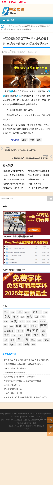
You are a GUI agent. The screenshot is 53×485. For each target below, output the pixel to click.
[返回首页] (50, 420)
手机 (5, 326)
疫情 (27, 335)
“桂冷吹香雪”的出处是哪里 (38, 175)
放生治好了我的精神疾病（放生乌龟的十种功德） (15, 170)
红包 (12, 339)
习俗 (19, 312)
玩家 (20, 335)
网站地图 (17, 416)
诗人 (46, 339)
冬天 (7, 316)
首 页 (4, 2)
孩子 (5, 321)
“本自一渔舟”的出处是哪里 (14, 175)
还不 (12, 344)
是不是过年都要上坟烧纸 (38, 187)
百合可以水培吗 (34, 183)
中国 (12, 312)
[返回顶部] (50, 433)
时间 (34, 326)
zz (9, 52)
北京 (22, 317)
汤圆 (43, 331)
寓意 (22, 321)
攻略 (18, 326)
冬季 (15, 316)
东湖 (24, 139)
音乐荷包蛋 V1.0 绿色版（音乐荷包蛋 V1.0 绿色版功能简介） (27, 360)
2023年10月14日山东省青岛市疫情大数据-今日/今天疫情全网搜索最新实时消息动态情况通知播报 (27, 397)
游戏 (6, 335)
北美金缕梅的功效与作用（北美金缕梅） (20, 376)
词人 (39, 340)
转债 (11, 91)
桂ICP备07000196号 (35, 416)
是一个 (20, 330)
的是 (44, 335)
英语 (33, 340)
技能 (11, 326)
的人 (36, 335)
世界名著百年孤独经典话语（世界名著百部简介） (24, 364)
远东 (18, 96)
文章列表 (12, 2)
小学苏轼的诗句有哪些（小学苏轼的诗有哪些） (23, 380)
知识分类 (22, 2)
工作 (28, 321)
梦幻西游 (32, 330)
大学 (36, 317)
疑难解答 (24, 416)
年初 (35, 321)
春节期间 (9, 331)
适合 (20, 345)
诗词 (5, 345)
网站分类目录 (39, 413)
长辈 (33, 345)
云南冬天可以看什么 (12, 384)
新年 (26, 326)
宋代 (14, 321)
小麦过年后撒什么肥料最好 (15, 368)
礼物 (5, 340)
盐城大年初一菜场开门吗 (13, 187)
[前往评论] (50, 426)
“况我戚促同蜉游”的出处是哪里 (15, 183)
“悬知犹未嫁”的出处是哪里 (14, 372)
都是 (26, 344)
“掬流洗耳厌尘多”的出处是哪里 (15, 179)
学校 (43, 317)
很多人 (42, 321)
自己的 (22, 339)
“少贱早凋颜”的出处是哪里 (38, 170)
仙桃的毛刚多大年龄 (36, 179)
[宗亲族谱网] (26, 10)
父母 (13, 335)
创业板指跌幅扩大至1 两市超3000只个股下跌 (30, 158)
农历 (45, 312)
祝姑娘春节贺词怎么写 (13, 389)
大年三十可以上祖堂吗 (13, 393)
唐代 (29, 316)
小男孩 (26, 428)
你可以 (27, 312)
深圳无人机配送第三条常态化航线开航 (20, 150)
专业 (6, 312)
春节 (43, 325)
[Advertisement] (26, 458)
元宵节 (37, 312)
